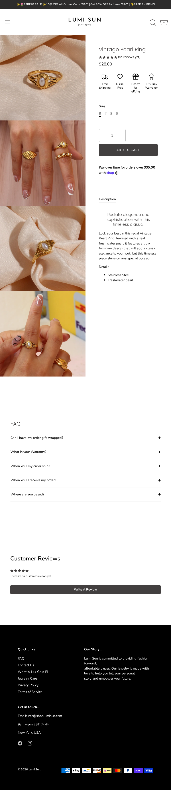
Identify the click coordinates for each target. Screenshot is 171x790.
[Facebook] (20, 743)
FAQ (21, 658)
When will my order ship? (30, 466)
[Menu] (8, 22)
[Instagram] (30, 743)
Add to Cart (128, 150)
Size (102, 106)
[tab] (109, 199)
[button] (119, 58)
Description (107, 199)
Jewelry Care (27, 678)
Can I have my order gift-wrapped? (36, 438)
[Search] (153, 23)
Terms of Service (30, 692)
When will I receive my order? (33, 480)
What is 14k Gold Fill (33, 672)
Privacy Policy (28, 685)
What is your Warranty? (28, 452)
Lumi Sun (34, 770)
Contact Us (26, 665)
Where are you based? (27, 494)
